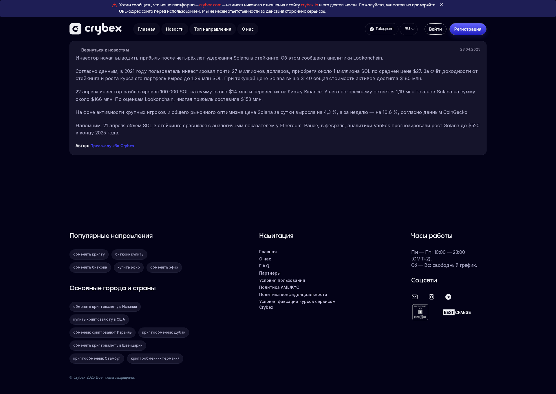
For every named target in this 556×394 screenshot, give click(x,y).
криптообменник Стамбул (96, 358)
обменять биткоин (90, 267)
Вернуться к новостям (105, 49)
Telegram (385, 29)
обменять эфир (164, 267)
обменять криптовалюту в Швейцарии (107, 345)
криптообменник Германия (155, 358)
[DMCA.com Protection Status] (420, 312)
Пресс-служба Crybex (112, 145)
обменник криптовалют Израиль (102, 332)
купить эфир (129, 267)
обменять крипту (89, 254)
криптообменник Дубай (163, 332)
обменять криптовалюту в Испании (105, 306)
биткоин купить (129, 254)
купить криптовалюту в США (99, 319)
